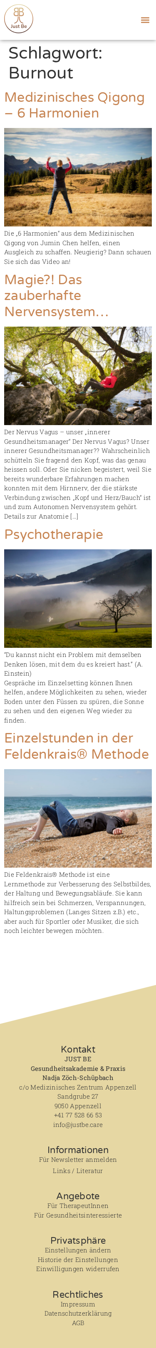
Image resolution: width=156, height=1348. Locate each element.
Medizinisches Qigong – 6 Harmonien (74, 105)
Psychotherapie (53, 535)
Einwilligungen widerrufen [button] (78, 1268)
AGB (78, 1322)
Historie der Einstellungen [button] (78, 1259)
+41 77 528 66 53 (78, 1115)
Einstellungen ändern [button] (78, 1250)
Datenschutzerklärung (78, 1313)
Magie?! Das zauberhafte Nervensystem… (56, 296)
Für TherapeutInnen (78, 1205)
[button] (145, 20)
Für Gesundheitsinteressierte (78, 1215)
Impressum (78, 1304)
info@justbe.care (78, 1124)
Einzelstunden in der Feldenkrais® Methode (76, 746)
